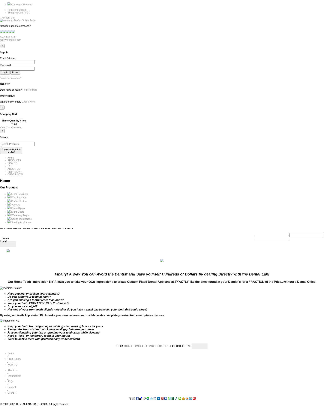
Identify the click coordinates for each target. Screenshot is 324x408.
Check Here (28, 101)
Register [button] (12, 9)
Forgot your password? (10, 78)
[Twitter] (130, 399)
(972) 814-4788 (8, 37)
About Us (13, 370)
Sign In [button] (23, 9)
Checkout (5, 17)
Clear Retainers (19, 194)
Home (11, 157)
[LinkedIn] (158, 399)
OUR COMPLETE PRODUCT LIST (148, 346)
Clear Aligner (17, 208)
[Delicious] (140, 399)
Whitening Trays (19, 215)
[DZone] (151, 399)
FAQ (10, 166)
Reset (15, 72)
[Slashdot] (176, 399)
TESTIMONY (15, 171)
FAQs (11, 381)
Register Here (29, 89)
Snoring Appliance (20, 222)
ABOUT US (14, 169)
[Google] (155, 399)
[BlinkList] (187, 399)
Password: (5, 65)
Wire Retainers (18, 197)
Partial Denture (18, 201)
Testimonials (14, 375)
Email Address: (8, 58)
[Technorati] (179, 399)
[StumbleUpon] (147, 399)
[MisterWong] (162, 399)
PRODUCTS (14, 160)
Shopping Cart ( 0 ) (18, 12)
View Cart (5, 127)
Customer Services (21, 4)
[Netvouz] (169, 399)
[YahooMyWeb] (183, 399)
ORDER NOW (15, 174)
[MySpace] (165, 399)
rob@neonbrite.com (10, 39)
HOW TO (12, 163)
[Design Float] (190, 399)
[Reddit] (144, 399)
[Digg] (133, 399)
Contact (12, 387)
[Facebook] (137, 399)
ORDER (12, 392)
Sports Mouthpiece (21, 218)
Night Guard (17, 211)
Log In (5, 72)
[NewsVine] (172, 399)
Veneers (15, 204)
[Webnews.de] (194, 399)
